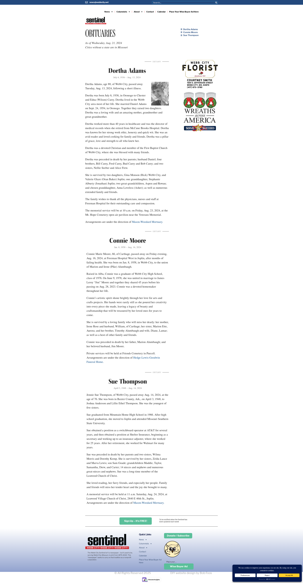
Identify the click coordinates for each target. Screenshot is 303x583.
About (137, 12)
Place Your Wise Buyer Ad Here (184, 12)
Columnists (121, 12)
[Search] (216, 2)
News (107, 12)
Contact (150, 12)
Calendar (161, 12)
